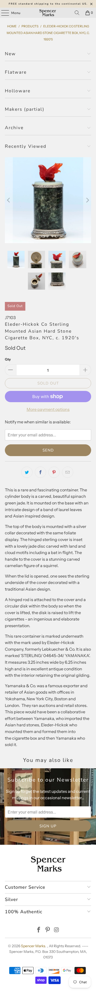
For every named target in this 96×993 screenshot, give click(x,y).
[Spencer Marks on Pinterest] (48, 930)
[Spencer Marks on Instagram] (56, 930)
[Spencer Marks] (48, 13)
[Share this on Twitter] (27, 472)
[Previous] (9, 200)
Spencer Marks (33, 946)
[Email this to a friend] (67, 472)
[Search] (77, 13)
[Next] (87, 200)
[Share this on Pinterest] (54, 472)
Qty (8, 359)
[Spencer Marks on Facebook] (39, 930)
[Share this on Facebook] (40, 472)
